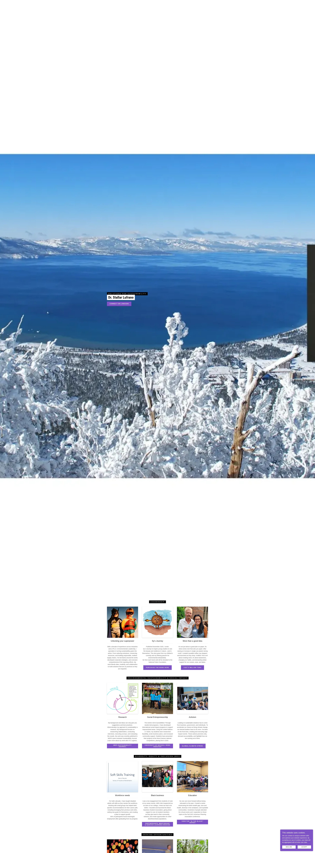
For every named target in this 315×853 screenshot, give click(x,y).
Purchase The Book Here (157, 667)
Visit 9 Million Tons (192, 667)
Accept (304, 847)
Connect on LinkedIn (119, 303)
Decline (289, 847)
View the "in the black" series (192, 822)
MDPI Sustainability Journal (122, 746)
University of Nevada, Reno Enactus (157, 746)
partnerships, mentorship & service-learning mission (157, 824)
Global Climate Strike (192, 746)
